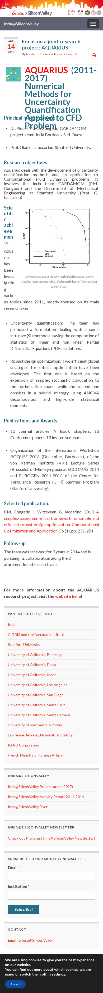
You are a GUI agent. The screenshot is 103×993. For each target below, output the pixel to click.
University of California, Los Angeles (37, 684)
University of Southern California (35, 725)
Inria (11, 624)
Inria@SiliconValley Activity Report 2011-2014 (46, 796)
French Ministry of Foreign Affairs (35, 755)
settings (58, 974)
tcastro (31, 54)
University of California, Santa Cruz (36, 705)
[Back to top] (91, 981)
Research (70, 54)
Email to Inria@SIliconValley (30, 940)
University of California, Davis (32, 664)
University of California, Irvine (32, 674)
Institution (18, 886)
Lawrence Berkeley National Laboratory (40, 735)
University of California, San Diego (36, 695)
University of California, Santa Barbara (39, 715)
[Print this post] (94, 54)
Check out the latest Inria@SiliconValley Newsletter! (51, 838)
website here (68, 596)
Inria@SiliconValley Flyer (28, 806)
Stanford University (24, 644)
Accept (15, 984)
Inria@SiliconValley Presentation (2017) (40, 786)
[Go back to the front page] (51, 8)
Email (14, 867)
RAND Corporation (23, 745)
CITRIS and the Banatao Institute (36, 634)
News (58, 54)
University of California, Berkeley (35, 654)
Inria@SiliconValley (21, 23)
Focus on (46, 54)
